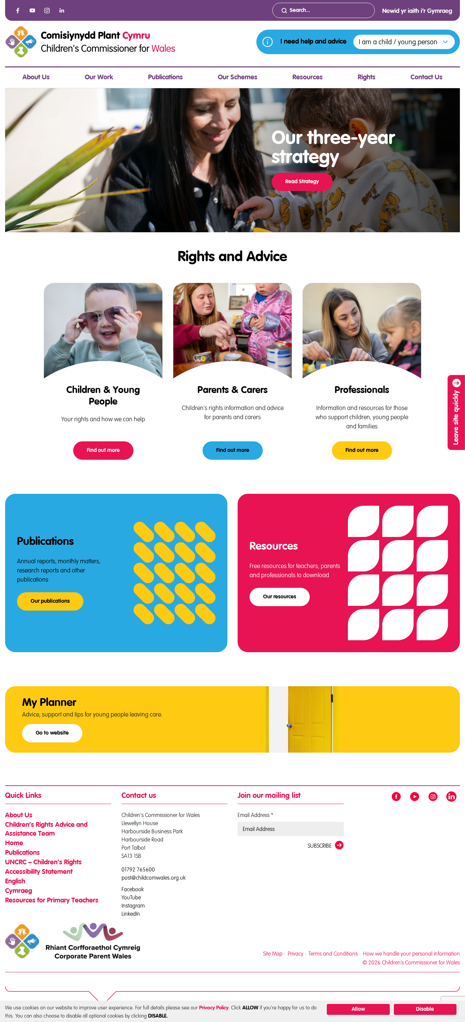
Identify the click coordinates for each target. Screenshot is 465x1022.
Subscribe (320, 846)
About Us (36, 77)
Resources (307, 77)
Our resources (279, 597)
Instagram (133, 905)
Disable (425, 1009)
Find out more (110, 450)
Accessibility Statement (39, 872)
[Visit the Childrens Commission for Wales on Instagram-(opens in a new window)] (47, 10)
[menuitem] (36, 77)
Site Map (273, 953)
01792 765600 (138, 869)
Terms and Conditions (333, 953)
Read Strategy (302, 182)
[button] (404, 42)
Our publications (50, 601)
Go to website (52, 733)
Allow (358, 1009)
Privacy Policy (213, 1007)
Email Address (255, 815)
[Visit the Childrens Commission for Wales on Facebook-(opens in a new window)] (17, 10)
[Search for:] (323, 10)
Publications (165, 77)
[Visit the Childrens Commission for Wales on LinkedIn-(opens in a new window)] (61, 10)
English (15, 881)
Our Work (99, 77)
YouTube (131, 896)
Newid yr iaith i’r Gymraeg (417, 11)
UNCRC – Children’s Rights (43, 862)
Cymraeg (18, 891)
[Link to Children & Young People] (103, 334)
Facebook (133, 888)
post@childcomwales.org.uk (154, 878)
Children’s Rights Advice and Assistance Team (46, 829)
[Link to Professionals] (361, 334)
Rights (366, 77)
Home (14, 843)
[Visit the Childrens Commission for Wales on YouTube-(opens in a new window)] (32, 10)
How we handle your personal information (411, 953)
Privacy (295, 953)
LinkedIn (131, 913)
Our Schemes (237, 77)
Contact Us (427, 77)
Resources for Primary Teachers (51, 900)
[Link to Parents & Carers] (232, 334)
